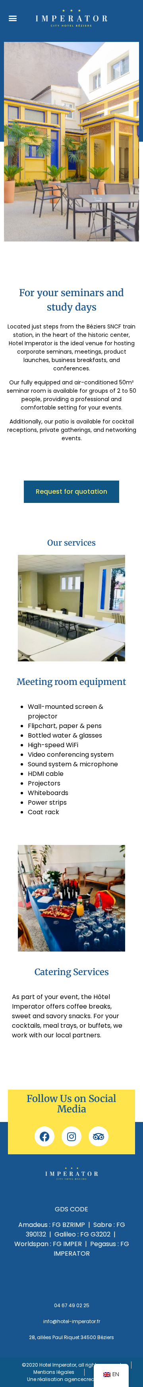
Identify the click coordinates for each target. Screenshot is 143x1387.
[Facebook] (44, 1136)
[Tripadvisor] (98, 1136)
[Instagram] (71, 1136)
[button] (12, 17)
